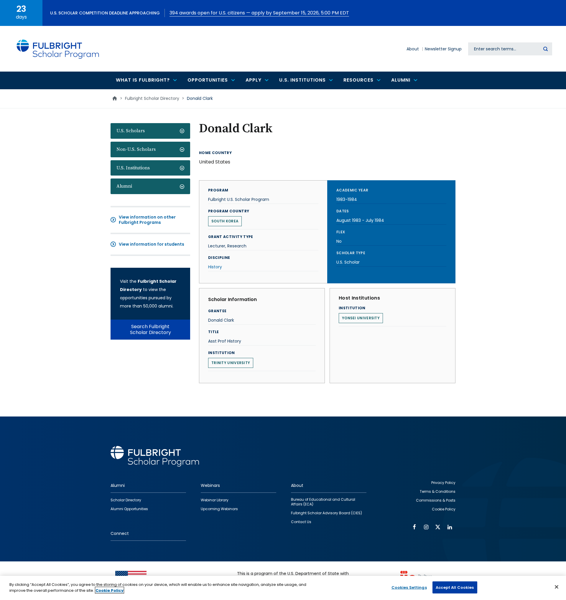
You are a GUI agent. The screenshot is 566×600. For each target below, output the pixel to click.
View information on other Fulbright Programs (147, 219)
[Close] (556, 586)
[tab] (150, 131)
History (215, 267)
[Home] (58, 49)
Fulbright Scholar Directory (152, 98)
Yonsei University (361, 317)
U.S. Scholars (130, 131)
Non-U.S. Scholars (136, 149)
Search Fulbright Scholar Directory (150, 329)
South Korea (224, 221)
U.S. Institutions (133, 168)
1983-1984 (346, 199)
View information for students (151, 244)
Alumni (124, 186)
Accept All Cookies (455, 587)
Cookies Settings (409, 587)
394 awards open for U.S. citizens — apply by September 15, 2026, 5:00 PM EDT (259, 12)
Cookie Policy (110, 590)
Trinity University (230, 362)
